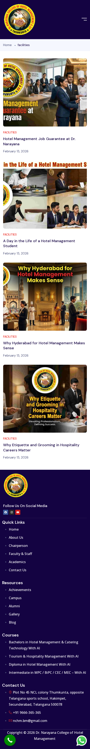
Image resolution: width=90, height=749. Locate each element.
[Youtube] (17, 512)
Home (7, 45)
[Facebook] (5, 512)
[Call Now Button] (10, 740)
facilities (10, 132)
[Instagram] (11, 512)
